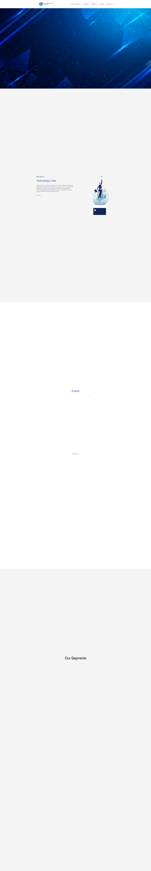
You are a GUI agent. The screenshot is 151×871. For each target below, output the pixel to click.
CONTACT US (109, 4)
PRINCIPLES (94, 4)
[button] (39, 195)
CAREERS (102, 4)
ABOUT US (78, 4)
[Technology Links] (46, 4)
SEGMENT (85, 4)
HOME (72, 4)
